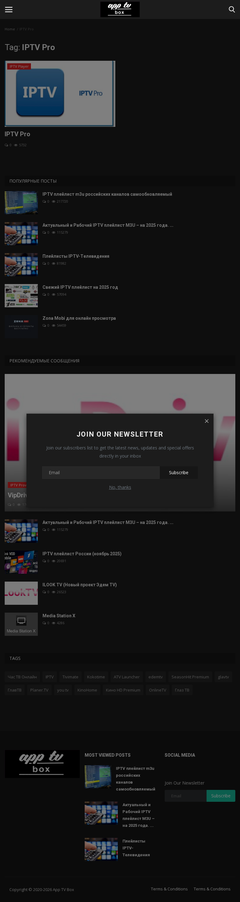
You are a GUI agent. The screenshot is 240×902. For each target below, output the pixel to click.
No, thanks (120, 487)
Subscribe (178, 472)
